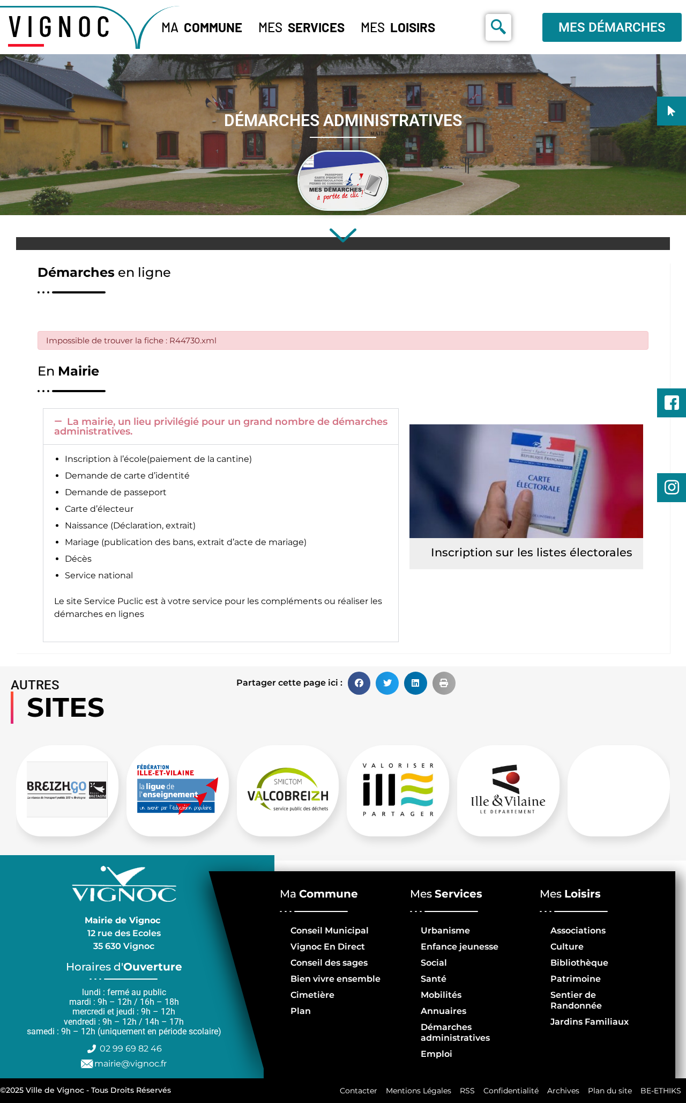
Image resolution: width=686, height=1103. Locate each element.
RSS (467, 1090)
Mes (301, 27)
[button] (220, 426)
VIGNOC (61, 25)
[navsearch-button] (498, 27)
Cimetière (312, 995)
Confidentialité (511, 1090)
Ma (201, 27)
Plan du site (610, 1090)
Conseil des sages (329, 963)
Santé (433, 979)
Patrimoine (575, 979)
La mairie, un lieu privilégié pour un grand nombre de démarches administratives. (220, 426)
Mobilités (441, 995)
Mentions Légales (418, 1090)
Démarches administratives (455, 1032)
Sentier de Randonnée (576, 1000)
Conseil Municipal (329, 930)
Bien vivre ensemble (335, 979)
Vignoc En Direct (327, 947)
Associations (578, 930)
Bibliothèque (579, 963)
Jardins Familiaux (589, 1022)
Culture (567, 947)
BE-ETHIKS (660, 1090)
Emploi (436, 1054)
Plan (300, 1011)
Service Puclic (113, 601)
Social (434, 963)
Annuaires (443, 1011)
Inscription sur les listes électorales (531, 552)
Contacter (358, 1090)
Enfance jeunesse (459, 947)
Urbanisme (445, 930)
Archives (563, 1090)
